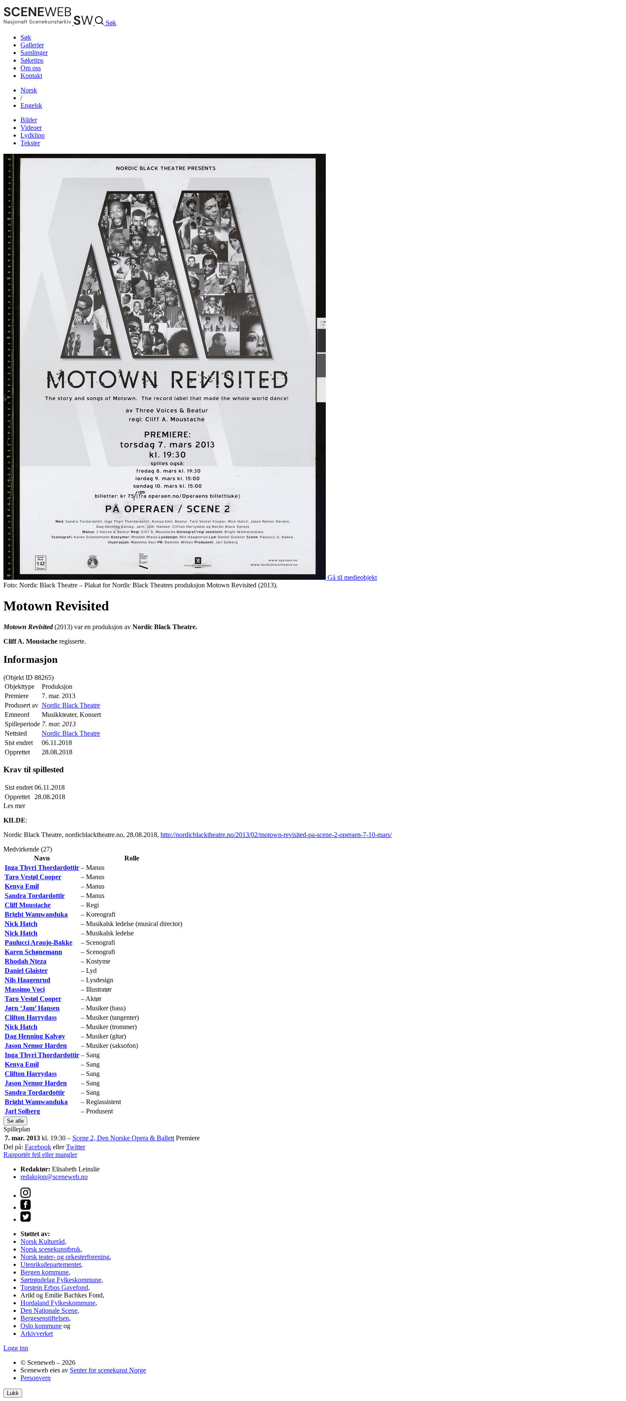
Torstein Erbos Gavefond (54, 1287)
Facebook (38, 1147)
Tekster (30, 143)
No (28, 90)
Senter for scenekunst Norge (108, 1370)
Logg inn (15, 1348)
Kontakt (31, 75)
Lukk (13, 1393)
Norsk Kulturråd (42, 1241)
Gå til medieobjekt (352, 577)
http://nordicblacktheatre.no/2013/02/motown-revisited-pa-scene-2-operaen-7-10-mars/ (276, 834)
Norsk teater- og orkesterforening (64, 1256)
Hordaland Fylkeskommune (57, 1302)
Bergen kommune (44, 1272)
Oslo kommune (41, 1325)
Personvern (35, 1377)
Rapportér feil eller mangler (40, 1154)
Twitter (75, 1147)
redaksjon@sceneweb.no (54, 1176)
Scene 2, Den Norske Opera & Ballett (123, 1138)
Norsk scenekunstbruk (50, 1249)
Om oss (30, 68)
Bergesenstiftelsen (44, 1318)
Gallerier (32, 45)
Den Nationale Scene (49, 1310)
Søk (25, 37)
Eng (31, 105)
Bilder (28, 120)
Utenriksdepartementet (50, 1264)
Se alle (15, 1121)
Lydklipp (32, 135)
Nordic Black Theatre (71, 705)
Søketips (31, 60)
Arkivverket (36, 1333)
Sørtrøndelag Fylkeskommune (60, 1279)
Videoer (31, 127)
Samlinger (34, 52)
